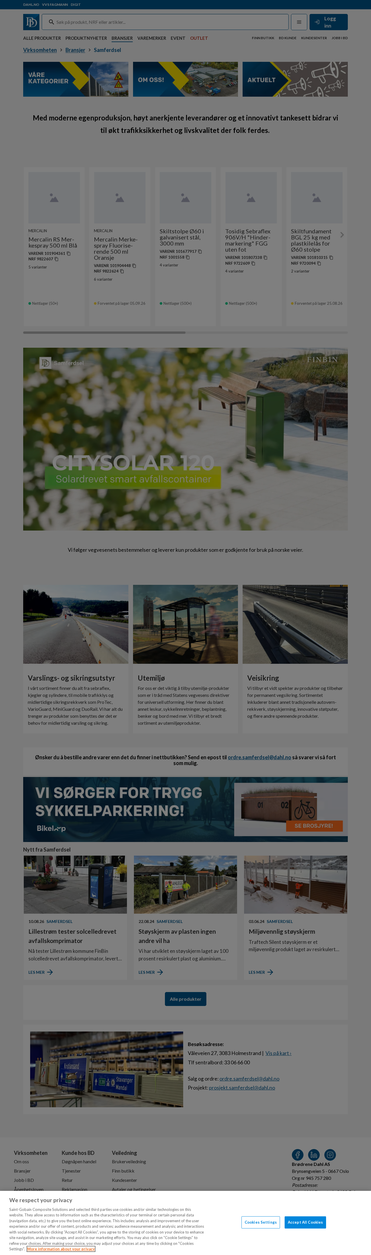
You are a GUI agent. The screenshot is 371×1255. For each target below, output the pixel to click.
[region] (185, 1223)
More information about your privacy (61, 1249)
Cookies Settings (261, 1222)
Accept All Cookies (305, 1222)
